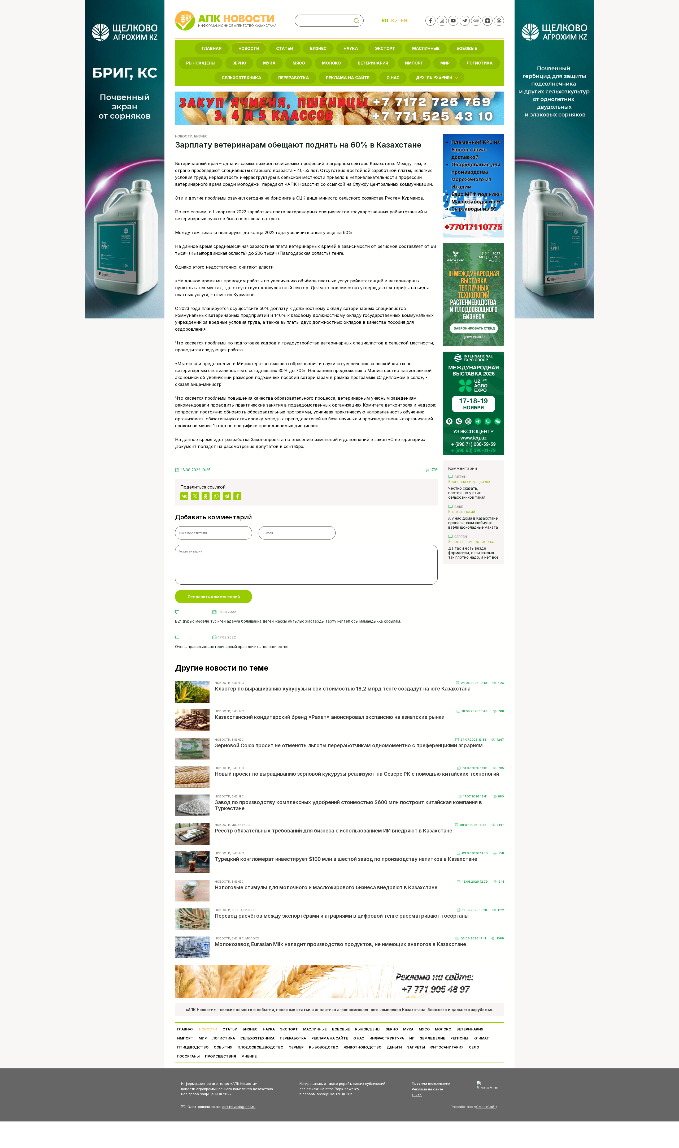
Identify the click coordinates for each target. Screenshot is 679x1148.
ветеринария (373, 63)
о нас (392, 77)
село (474, 1047)
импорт (414, 63)
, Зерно (236, 910)
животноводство (362, 1047)
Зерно (239, 63)
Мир (445, 63)
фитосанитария (447, 1047)
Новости (248, 48)
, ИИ (233, 825)
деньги (394, 1047)
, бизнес (200, 136)
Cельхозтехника (241, 77)
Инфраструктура (386, 1038)
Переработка (293, 77)
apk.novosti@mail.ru (238, 1106)
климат (481, 1038)
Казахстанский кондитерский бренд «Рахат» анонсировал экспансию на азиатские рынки (470, 511)
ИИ (412, 1038)
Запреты (416, 1047)
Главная (211, 48)
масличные (425, 48)
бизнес (318, 48)
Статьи (284, 48)
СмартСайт (486, 1106)
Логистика (480, 63)
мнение (249, 1056)
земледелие (432, 1038)
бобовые (466, 48)
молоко (331, 63)
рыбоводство (323, 1047)
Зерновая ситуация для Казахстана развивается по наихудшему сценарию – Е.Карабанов (473, 481)
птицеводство (192, 1047)
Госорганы (188, 1056)
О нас (417, 1095)
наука (350, 48)
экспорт (385, 48)
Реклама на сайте (347, 77)
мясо (299, 63)
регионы (459, 1038)
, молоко (251, 938)
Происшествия (220, 1056)
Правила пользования (431, 1083)
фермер (296, 1047)
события (223, 1047)
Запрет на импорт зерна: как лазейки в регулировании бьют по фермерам (471, 541)
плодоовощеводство (260, 1047)
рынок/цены (200, 63)
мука (269, 63)
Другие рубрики (434, 77)
